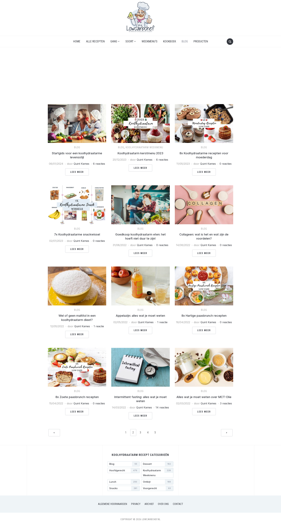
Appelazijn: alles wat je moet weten (140, 315)
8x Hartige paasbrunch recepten (204, 315)
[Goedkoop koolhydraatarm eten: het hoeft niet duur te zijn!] (140, 187)
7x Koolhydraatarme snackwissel (77, 234)
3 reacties (226, 403)
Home (76, 41)
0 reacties (226, 163)
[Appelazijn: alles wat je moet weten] (140, 268)
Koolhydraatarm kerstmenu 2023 (140, 153)
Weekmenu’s (149, 41)
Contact (178, 504)
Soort (129, 41)
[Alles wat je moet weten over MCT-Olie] (204, 349)
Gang (113, 41)
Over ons (163, 504)
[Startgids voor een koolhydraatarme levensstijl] (77, 106)
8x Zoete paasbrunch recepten (77, 397)
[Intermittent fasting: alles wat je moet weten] (140, 349)
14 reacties (162, 407)
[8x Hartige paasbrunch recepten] (204, 268)
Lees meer (77, 172)
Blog (185, 41)
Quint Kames (81, 163)
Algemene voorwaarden (112, 504)
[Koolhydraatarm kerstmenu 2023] (140, 106)
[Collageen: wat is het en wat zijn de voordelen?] (204, 187)
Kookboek (169, 41)
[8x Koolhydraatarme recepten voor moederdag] (204, 106)
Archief (149, 504)
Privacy (135, 504)
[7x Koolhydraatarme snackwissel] (77, 187)
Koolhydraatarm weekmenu (144, 147)
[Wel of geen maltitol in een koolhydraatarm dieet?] (77, 268)
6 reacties (99, 163)
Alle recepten (95, 41)
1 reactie (99, 326)
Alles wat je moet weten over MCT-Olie (203, 397)
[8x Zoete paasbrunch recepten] (77, 349)
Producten (201, 41)
